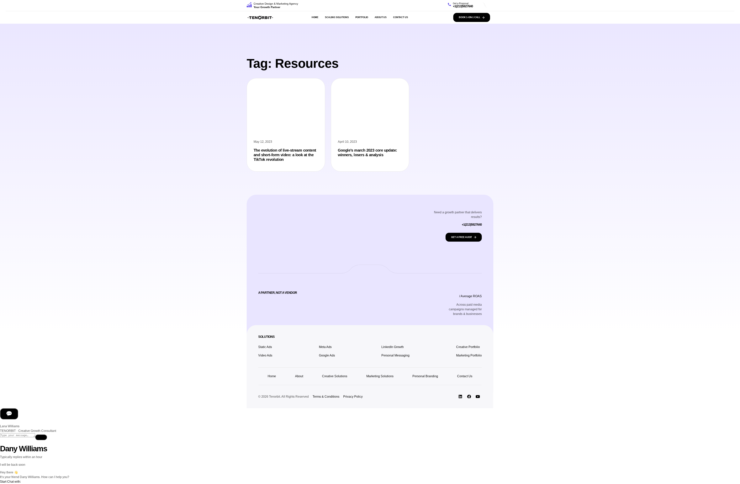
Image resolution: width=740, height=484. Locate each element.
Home (315, 17)
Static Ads (265, 347)
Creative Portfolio (468, 347)
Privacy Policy (353, 396)
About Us (381, 17)
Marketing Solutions (380, 376)
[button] (10, 481)
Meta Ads (325, 347)
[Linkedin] (460, 397)
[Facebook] (469, 397)
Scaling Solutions (337, 17)
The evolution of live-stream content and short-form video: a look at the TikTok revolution (285, 155)
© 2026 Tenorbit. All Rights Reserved (283, 396)
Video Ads (265, 355)
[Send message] (41, 437)
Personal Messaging (395, 355)
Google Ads (327, 355)
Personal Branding (425, 376)
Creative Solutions (334, 376)
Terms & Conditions (326, 396)
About (299, 376)
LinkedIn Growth (392, 347)
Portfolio (361, 17)
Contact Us (400, 17)
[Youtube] (478, 397)
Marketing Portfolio (469, 355)
